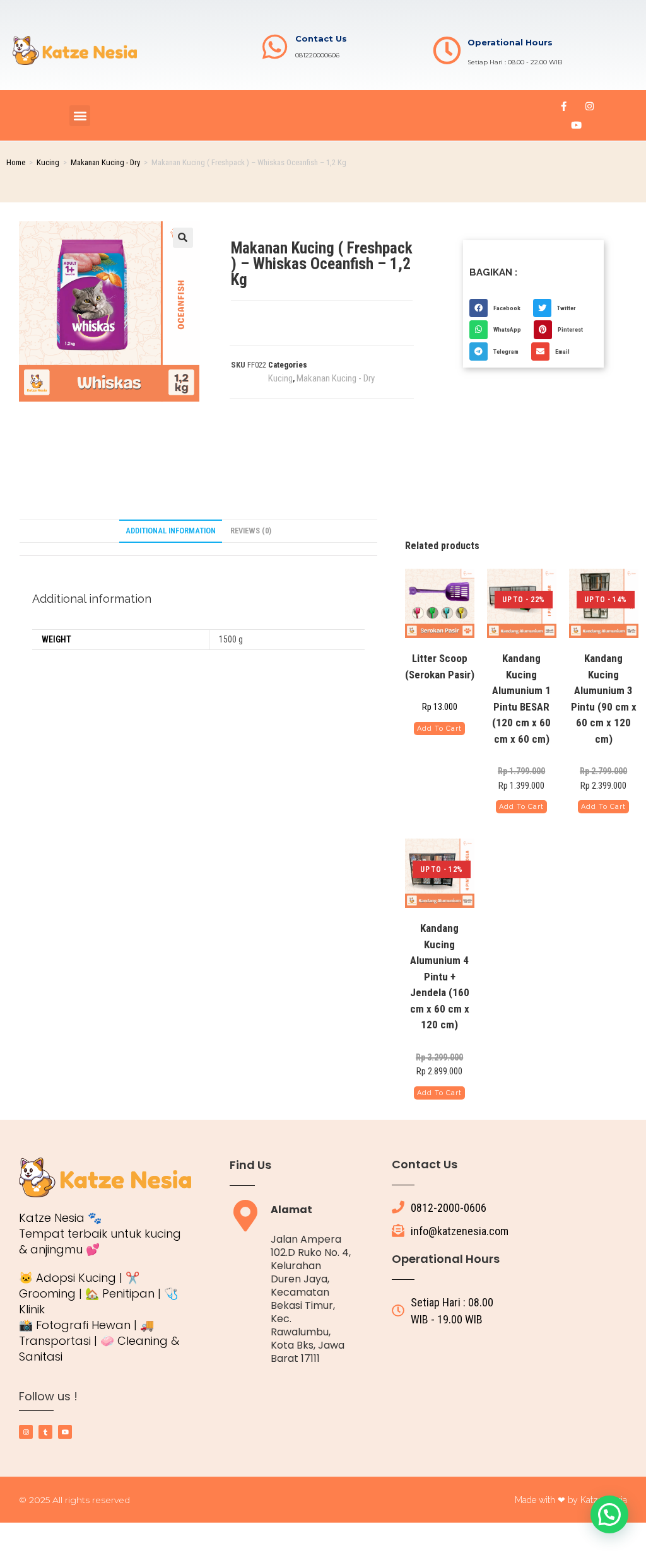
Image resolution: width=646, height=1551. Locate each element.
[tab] (170, 531)
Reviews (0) (250, 530)
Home (15, 162)
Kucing (48, 162)
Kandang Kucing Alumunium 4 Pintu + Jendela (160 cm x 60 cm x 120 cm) (439, 976)
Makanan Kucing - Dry (105, 162)
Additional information (171, 530)
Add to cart (439, 728)
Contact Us (321, 38)
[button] (79, 115)
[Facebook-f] (563, 105)
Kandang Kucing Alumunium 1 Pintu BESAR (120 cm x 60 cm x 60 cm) (521, 698)
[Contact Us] (275, 47)
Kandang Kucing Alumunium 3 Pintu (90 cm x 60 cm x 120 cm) (604, 698)
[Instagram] (589, 105)
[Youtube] (576, 124)
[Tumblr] (45, 1432)
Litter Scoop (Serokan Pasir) (439, 666)
